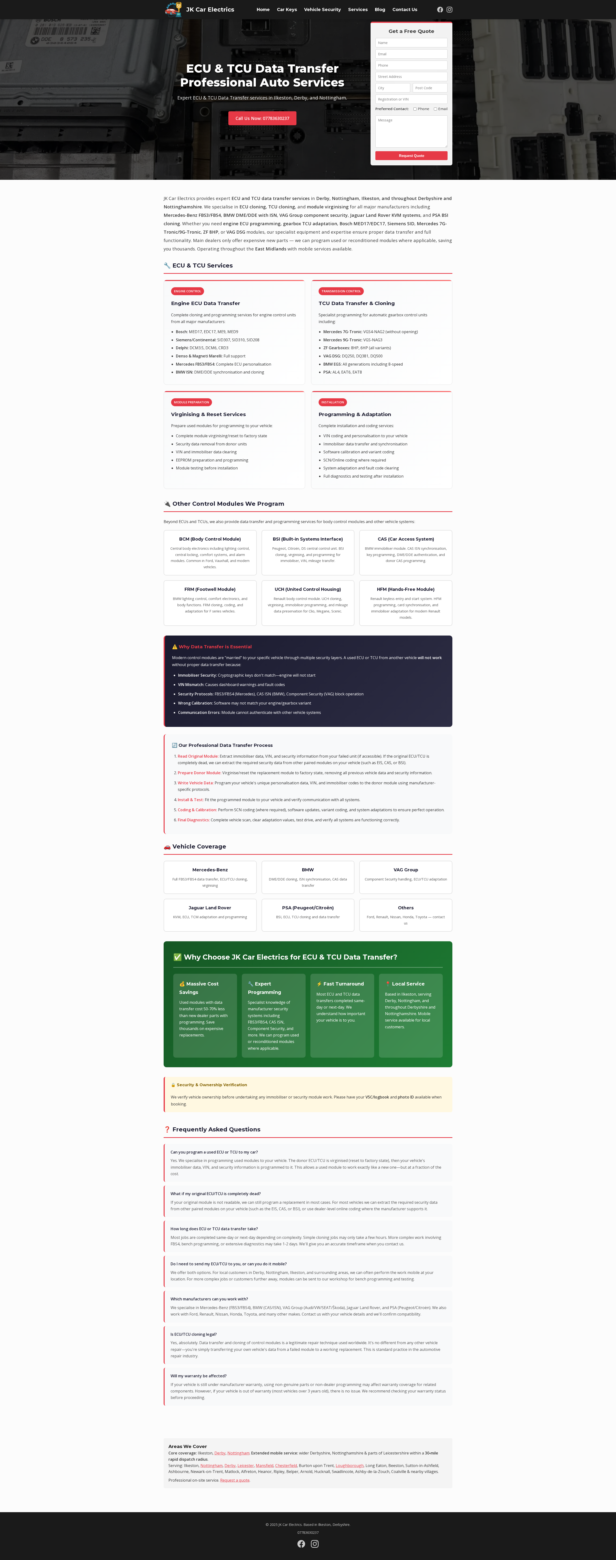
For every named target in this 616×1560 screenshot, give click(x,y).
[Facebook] (440, 9)
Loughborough (350, 1465)
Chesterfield (286, 1465)
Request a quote (235, 1480)
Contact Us (404, 9)
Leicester (245, 1465)
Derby (219, 1453)
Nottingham (238, 1453)
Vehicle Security (322, 9)
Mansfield (264, 1465)
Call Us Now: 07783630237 (262, 118)
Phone (423, 108)
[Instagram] (449, 9)
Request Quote (411, 156)
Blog (380, 9)
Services (358, 9)
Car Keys (287, 9)
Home (263, 9)
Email (443, 108)
